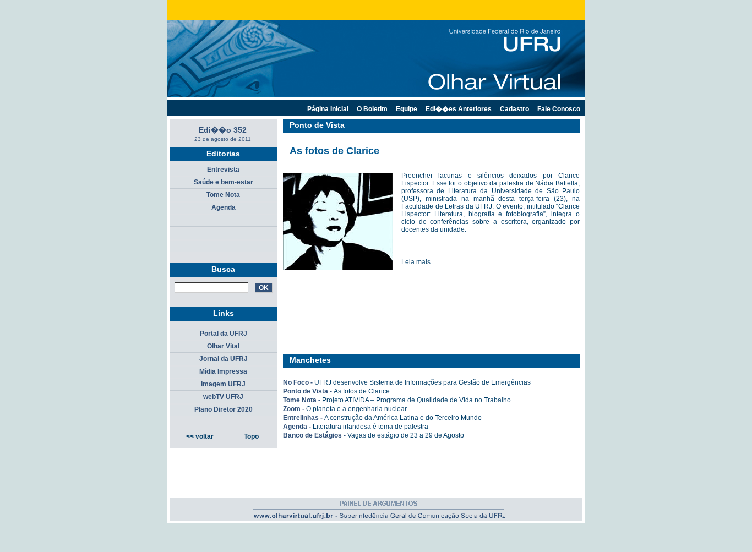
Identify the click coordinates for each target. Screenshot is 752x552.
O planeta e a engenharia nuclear (356, 409)
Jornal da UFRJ (223, 359)
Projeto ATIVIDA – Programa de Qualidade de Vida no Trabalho (416, 400)
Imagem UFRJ (223, 384)
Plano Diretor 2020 (223, 409)
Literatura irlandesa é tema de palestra (370, 426)
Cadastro (514, 109)
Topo (251, 436)
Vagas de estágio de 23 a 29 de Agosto (405, 435)
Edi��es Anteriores (459, 109)
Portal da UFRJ (223, 333)
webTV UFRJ (223, 397)
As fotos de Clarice (362, 391)
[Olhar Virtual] (378, 523)
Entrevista (223, 169)
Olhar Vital (223, 346)
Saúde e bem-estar (223, 182)
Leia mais (416, 262)
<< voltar (200, 436)
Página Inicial (327, 109)
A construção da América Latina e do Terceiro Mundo (403, 418)
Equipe (406, 109)
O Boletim (372, 109)
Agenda (223, 207)
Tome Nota (223, 195)
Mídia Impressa (223, 371)
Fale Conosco (558, 109)
